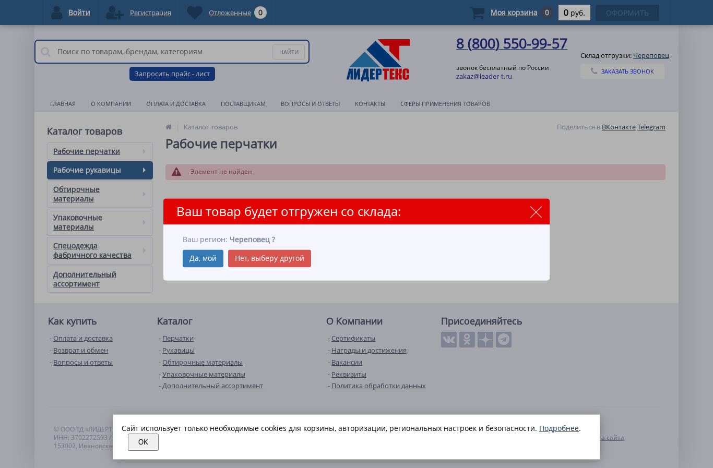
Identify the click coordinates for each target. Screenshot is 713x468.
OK (143, 442)
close (535, 212)
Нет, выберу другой (269, 258)
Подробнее (559, 428)
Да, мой (203, 258)
